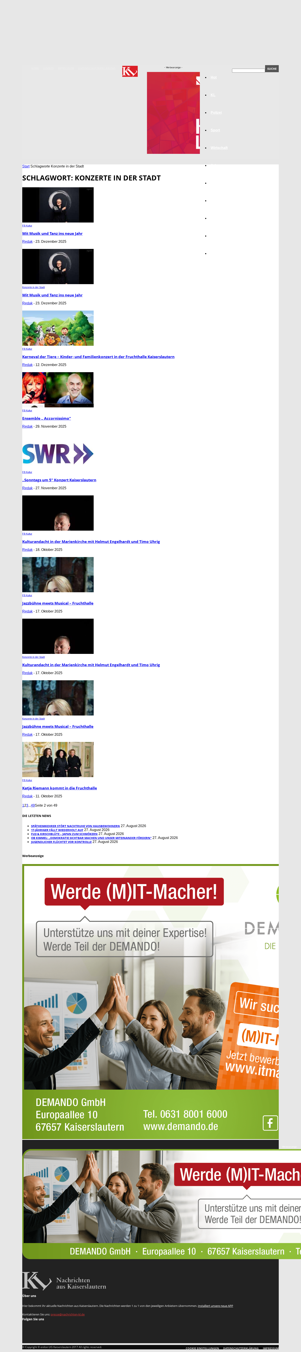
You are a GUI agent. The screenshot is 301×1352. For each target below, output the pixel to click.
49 (33, 805)
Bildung (217, 183)
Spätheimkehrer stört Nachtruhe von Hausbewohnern (75, 826)
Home (35, 68)
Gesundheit (220, 218)
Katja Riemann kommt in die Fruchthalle (59, 788)
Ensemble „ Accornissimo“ (46, 418)
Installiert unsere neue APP (215, 1306)
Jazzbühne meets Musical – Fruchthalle (57, 603)
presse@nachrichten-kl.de (68, 1314)
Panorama (219, 253)
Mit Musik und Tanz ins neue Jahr (52, 233)
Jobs (215, 165)
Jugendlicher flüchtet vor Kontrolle (61, 842)
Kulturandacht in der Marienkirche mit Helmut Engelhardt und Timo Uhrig (91, 541)
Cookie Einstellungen (202, 1348)
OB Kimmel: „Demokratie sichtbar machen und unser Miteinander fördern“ (91, 838)
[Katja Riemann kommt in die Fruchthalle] (58, 776)
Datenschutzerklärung (96, 68)
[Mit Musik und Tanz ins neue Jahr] (58, 221)
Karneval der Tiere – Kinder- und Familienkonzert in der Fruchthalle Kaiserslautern (98, 356)
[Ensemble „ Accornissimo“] (58, 406)
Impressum (66, 68)
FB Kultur (27, 225)
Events (48, 68)
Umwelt (217, 200)
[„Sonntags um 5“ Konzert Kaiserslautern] (58, 468)
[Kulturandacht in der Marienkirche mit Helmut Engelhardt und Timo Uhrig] (58, 529)
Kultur (216, 236)
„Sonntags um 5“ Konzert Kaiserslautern (59, 479)
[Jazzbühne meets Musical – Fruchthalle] (58, 591)
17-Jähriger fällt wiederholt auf (57, 830)
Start (26, 166)
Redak (27, 241)
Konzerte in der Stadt (33, 287)
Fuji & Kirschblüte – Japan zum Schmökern (64, 834)
